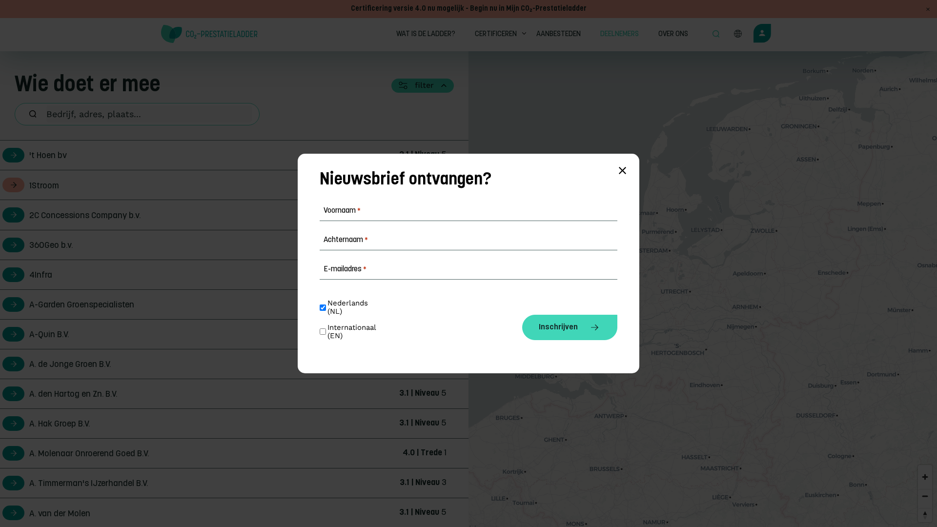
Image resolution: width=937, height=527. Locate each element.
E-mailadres (345, 269)
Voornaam (342, 211)
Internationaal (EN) (352, 332)
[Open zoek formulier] (716, 34)
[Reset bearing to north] (925, 515)
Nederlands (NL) (348, 307)
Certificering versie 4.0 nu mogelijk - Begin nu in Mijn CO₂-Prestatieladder (469, 9)
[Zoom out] (925, 496)
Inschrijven (558, 327)
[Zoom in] (925, 477)
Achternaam (346, 240)
